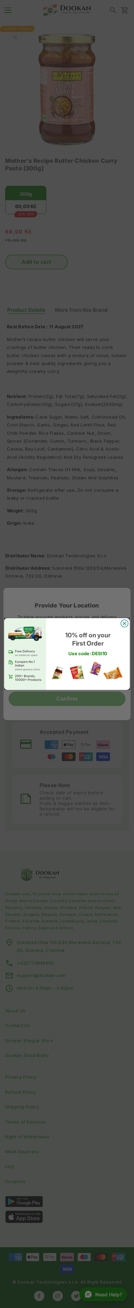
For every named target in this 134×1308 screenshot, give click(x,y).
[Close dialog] (124, 623)
